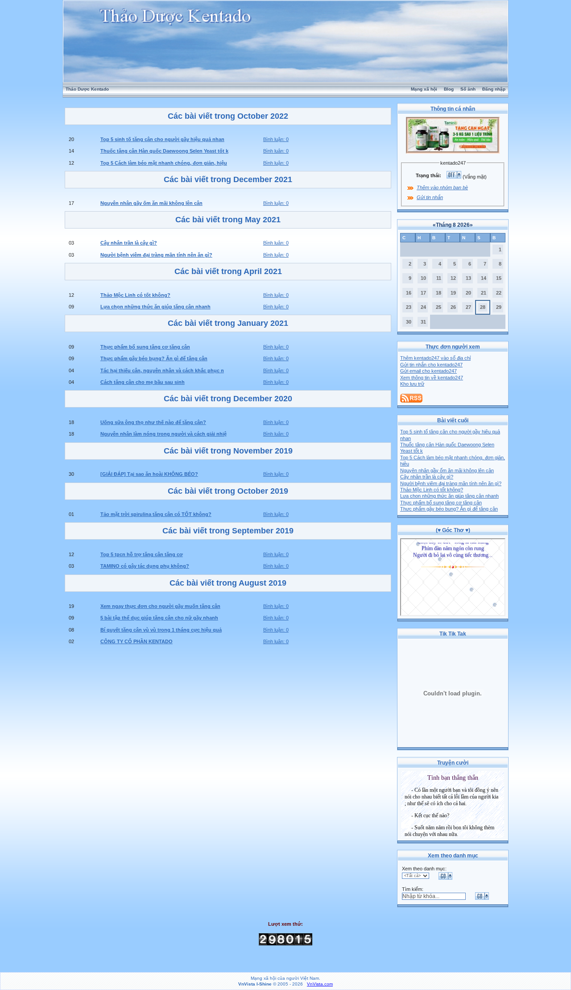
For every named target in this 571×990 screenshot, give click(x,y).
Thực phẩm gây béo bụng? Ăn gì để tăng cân (449, 509)
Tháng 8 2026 (453, 225)
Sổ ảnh (468, 89)
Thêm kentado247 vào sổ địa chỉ (435, 358)
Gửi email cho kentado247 (428, 371)
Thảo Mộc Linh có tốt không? (431, 489)
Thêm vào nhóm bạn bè (442, 187)
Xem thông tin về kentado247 (431, 377)
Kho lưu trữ (412, 384)
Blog (449, 89)
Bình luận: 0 (276, 139)
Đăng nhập (493, 89)
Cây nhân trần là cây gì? (426, 476)
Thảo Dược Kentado (87, 89)
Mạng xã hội (424, 89)
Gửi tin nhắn (430, 197)
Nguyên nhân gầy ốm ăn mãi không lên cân (447, 470)
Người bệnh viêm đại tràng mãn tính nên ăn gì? (450, 483)
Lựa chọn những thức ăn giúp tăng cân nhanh (449, 496)
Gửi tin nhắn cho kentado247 (431, 364)
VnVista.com (320, 984)
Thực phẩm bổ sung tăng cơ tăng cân (441, 502)
